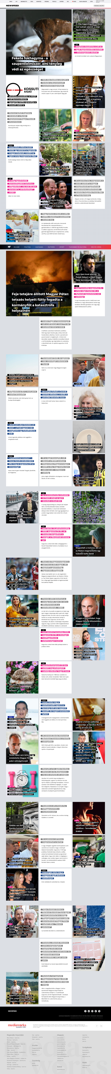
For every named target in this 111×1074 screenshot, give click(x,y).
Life (16, 1)
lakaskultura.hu (61, 1042)
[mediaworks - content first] (17, 1026)
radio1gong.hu (86, 1065)
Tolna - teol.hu (11, 1068)
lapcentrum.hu (86, 1056)
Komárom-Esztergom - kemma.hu (16, 1060)
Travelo (54, 1)
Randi (74, 1)
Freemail (47, 1)
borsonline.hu (61, 1069)
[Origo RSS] (99, 1011)
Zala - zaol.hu (36, 1039)
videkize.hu (60, 1058)
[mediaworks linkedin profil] (101, 1026)
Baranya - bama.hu (12, 1040)
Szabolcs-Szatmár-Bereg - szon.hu (16, 1066)
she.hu (84, 1041)
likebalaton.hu (61, 1046)
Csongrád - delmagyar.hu (14, 1046)
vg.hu (33, 1063)
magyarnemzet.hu (37, 1048)
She (68, 1)
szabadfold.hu (36, 1050)
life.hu (84, 1039)
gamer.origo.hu (61, 1044)
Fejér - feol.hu (11, 1050)
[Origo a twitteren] (89, 1011)
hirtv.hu (34, 1052)
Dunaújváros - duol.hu (13, 1048)
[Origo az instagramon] (92, 1011)
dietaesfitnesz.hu (62, 1054)
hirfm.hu (84, 1067)
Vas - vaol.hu (35, 1035)
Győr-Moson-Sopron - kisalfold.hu (16, 1052)
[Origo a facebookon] (85, 1011)
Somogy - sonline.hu (12, 1064)
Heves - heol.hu (11, 1056)
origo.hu (34, 1054)
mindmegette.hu (61, 1050)
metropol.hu (85, 1037)
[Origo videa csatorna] (96, 1011)
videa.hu (84, 1054)
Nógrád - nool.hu (11, 1062)
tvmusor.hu (60, 1060)
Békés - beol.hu (11, 1042)
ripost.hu (84, 1035)
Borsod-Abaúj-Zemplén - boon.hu (16, 1044)
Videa (31, 1)
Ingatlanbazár (83, 1)
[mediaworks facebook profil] (97, 1026)
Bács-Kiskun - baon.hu (13, 1037)
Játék (91, 1)
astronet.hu (60, 1037)
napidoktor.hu (61, 1048)
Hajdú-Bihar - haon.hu (13, 1054)
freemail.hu (85, 1050)
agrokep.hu (35, 1065)
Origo (10, 1)
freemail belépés (99, 5)
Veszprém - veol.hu (37, 1037)
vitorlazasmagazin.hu (63, 1056)
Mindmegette (24, 1)
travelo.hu (60, 1052)
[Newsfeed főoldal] (12, 1011)
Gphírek (62, 1)
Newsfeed (38, 1)
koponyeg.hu (85, 1052)
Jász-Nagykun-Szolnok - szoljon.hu (16, 1058)
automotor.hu (61, 1040)
